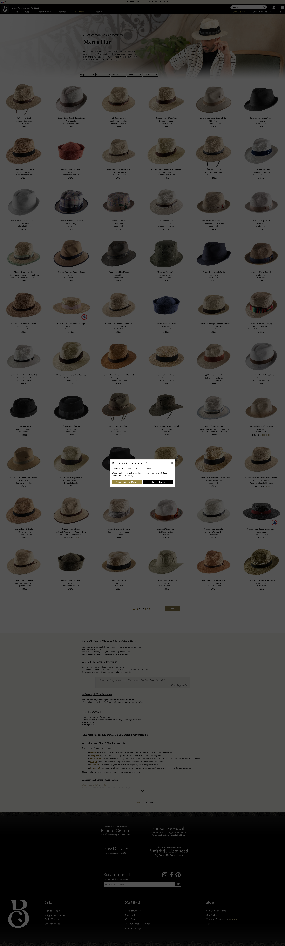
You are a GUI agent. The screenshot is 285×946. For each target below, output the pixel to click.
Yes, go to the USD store (126, 482)
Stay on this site (158, 482)
